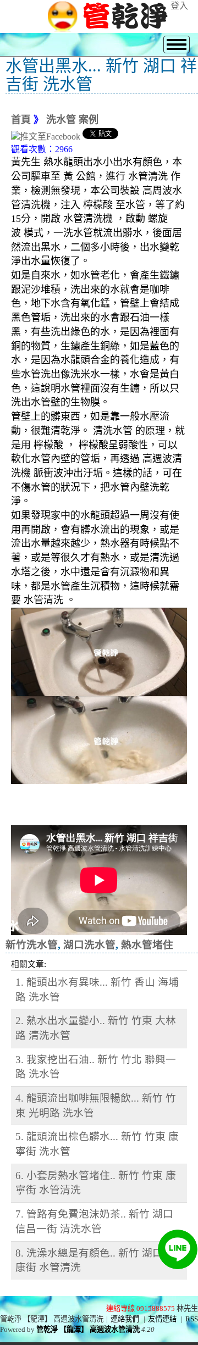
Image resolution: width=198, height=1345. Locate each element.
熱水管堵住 (147, 945)
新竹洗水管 (32, 945)
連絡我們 (125, 1319)
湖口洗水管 (89, 945)
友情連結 (162, 1319)
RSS (191, 1319)
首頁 (21, 119)
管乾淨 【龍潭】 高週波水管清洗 (88, 1329)
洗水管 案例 (72, 119)
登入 (179, 5)
